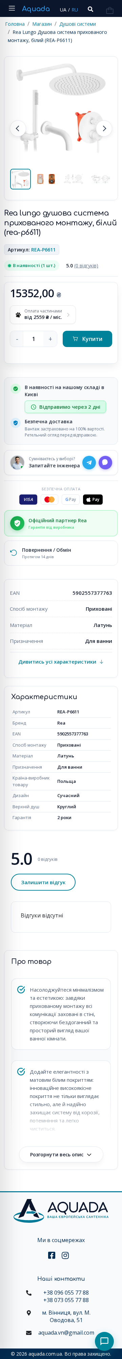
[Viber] (105, 462)
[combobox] (90, 9)
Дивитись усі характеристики (57, 661)
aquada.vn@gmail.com (66, 1332)
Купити (92, 339)
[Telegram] (89, 462)
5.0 (82, 265)
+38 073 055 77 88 (66, 1300)
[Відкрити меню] (12, 8)
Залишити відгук (43, 882)
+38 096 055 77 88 (66, 1292)
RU (75, 9)
